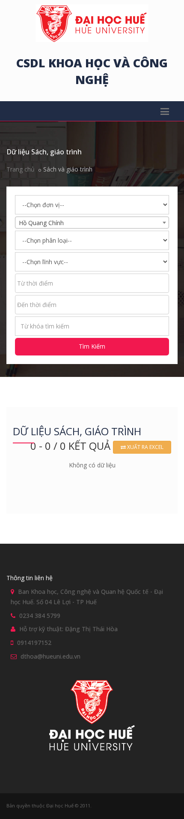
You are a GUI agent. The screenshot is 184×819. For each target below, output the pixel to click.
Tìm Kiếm (92, 346)
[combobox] (92, 223)
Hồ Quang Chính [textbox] (41, 223)
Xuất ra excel (144, 447)
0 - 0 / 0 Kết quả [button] (71, 446)
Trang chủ (20, 169)
